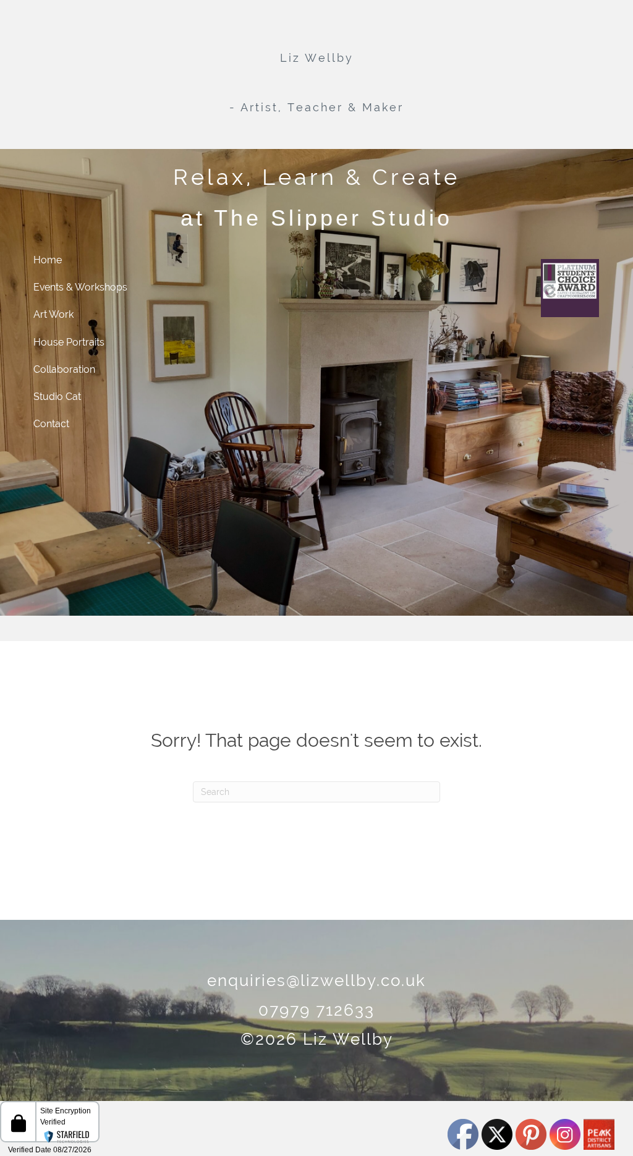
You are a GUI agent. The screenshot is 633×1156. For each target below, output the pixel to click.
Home (47, 260)
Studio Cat (57, 396)
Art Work (53, 314)
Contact (51, 424)
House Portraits (68, 342)
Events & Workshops (80, 287)
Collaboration (64, 369)
